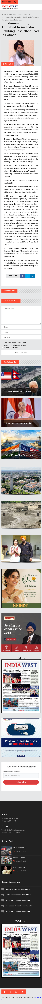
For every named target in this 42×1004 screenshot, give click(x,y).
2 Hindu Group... (19, 867)
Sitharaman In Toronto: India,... (18, 423)
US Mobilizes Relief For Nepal (18, 391)
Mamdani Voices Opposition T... (19, 900)
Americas (12, 14)
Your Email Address (11, 771)
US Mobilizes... (19, 847)
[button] (21, 480)
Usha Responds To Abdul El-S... (19, 895)
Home (3, 14)
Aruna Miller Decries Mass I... (18, 889)
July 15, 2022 (9, 64)
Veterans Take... (19, 857)
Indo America (23, 14)
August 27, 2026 (20, 851)
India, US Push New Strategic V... (19, 455)
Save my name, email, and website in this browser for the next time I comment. (15, 345)
